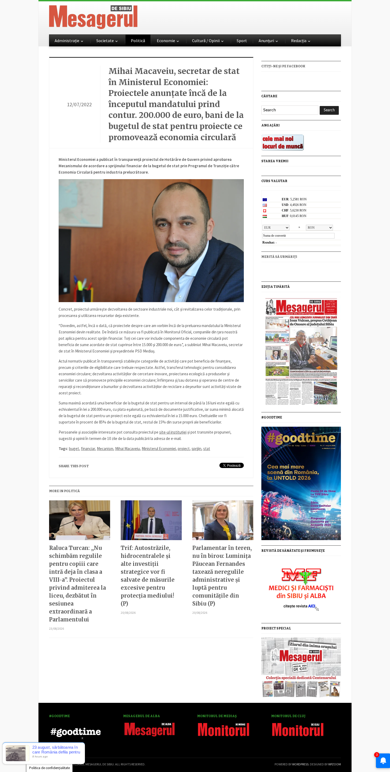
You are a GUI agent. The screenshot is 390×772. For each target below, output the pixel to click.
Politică (138, 40)
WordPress (300, 764)
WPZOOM (334, 764)
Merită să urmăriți (279, 257)
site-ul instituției (173, 432)
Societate (105, 40)
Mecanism (105, 448)
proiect (184, 448)
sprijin (196, 448)
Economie (166, 40)
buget (74, 448)
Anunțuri (266, 40)
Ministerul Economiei (159, 448)
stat (206, 448)
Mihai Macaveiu (127, 448)
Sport (242, 40)
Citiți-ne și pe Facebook (283, 66)
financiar (88, 448)
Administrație (67, 40)
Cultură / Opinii (206, 40)
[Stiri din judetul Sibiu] (93, 16)
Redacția (298, 40)
